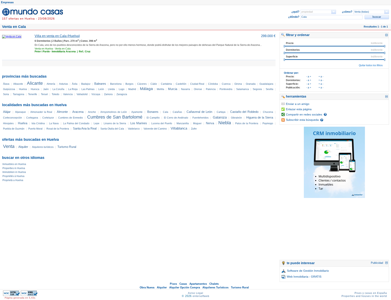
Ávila (74, 83)
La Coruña (58, 89)
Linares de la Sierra (115, 123)
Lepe (96, 123)
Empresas (7, 2)
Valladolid (82, 94)
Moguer (197, 123)
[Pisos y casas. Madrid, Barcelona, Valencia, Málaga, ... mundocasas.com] (32, 15)
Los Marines (138, 123)
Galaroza (220, 117)
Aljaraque (20, 112)
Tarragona (18, 94)
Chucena (268, 112)
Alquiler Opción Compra (184, 287)
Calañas (177, 112)
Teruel (44, 94)
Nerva (210, 123)
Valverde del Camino (155, 128)
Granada (251, 83)
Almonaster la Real (41, 112)
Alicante (35, 83)
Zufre (194, 128)
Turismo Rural (66, 146)
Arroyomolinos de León (113, 112)
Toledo (55, 94)
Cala (165, 112)
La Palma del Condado (76, 123)
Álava (6, 83)
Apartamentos (198, 283)
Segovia (257, 89)
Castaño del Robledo (244, 111)
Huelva (23, 89)
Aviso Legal (195, 293)
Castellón (181, 83)
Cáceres (142, 83)
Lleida (111, 89)
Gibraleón (236, 117)
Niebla (224, 122)
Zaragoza (121, 94)
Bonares (152, 111)
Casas (183, 283)
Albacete (18, 83)
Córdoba (213, 83)
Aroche (92, 112)
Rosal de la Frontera (57, 128)
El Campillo (153, 117)
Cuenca (226, 83)
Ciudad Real (197, 83)
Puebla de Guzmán (13, 128)
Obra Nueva (147, 287)
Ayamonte (137, 112)
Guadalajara (266, 83)
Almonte (62, 111)
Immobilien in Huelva (14, 172)
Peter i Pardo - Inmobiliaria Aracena (55, 51)
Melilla (160, 89)
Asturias (63, 83)
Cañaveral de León (199, 111)
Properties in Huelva (13, 168)
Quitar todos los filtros (371, 65)
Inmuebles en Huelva (14, 164)
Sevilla (269, 89)
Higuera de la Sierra (259, 117)
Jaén (46, 89)
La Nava (54, 123)
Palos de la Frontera (246, 123)
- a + (308, 76)
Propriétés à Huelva (13, 176)
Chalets (214, 283)
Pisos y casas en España (371, 293)
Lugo (121, 89)
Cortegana (32, 117)
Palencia (211, 89)
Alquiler (23, 146)
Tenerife (32, 94)
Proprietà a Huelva (12, 180)
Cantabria (166, 83)
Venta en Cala (63, 48)
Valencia (68, 94)
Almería (51, 83)
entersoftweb (201, 296)
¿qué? (295, 11)
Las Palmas (87, 89)
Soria (6, 94)
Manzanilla (183, 123)
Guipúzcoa (9, 89)
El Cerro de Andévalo (176, 117)
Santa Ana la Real (85, 128)
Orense (198, 89)
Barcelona (116, 83)
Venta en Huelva (44, 48)
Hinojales (8, 123)
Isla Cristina (38, 123)
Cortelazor (48, 117)
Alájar (7, 111)
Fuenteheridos (200, 117)
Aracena (77, 111)
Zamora (108, 94)
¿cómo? (347, 11)
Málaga (146, 89)
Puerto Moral (35, 128)
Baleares (100, 83)
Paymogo (267, 123)
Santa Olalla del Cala (112, 128)
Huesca (35, 89)
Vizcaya (95, 94)
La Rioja (73, 89)
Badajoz (85, 83)
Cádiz (153, 83)
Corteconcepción (12, 117)
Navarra (185, 89)
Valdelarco (134, 128)
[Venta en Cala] (11, 36)
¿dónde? (293, 16)
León (101, 89)
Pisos (173, 283)
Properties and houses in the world (364, 296)
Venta (8, 146)
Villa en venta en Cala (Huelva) (57, 36)
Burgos (129, 83)
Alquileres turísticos (43, 147)
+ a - (321, 76)
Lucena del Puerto (161, 123)
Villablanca (179, 128)
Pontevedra (226, 89)
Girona (238, 83)
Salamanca (242, 89)
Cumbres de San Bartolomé (114, 117)
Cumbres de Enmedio (70, 117)
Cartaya (221, 112)
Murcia (172, 89)
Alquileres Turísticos (215, 287)
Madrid (132, 89)
